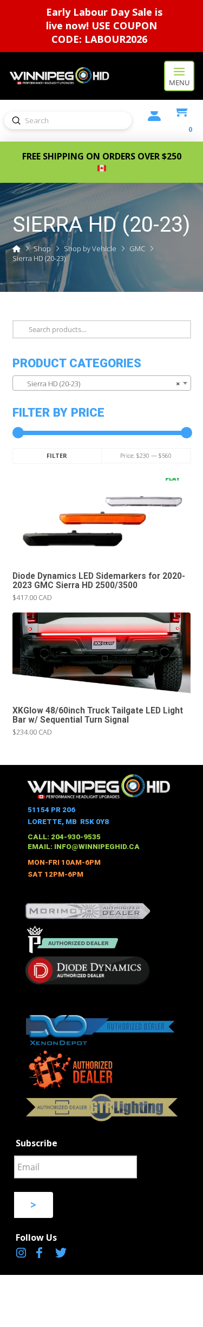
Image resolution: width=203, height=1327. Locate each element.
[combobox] (101, 383)
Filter (57, 455)
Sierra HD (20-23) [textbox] (98, 383)
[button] (179, 76)
